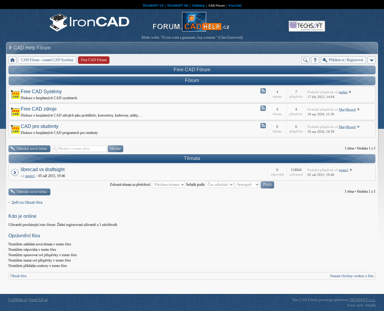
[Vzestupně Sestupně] (254, 184)
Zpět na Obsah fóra (27, 202)
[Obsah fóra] (12, 60)
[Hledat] (306, 60)
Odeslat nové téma (32, 148)
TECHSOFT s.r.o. (363, 300)
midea (343, 92)
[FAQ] (315, 60)
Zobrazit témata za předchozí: (131, 184)
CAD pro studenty (39, 126)
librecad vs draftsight (42, 169)
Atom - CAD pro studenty (263, 125)
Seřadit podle (196, 184)
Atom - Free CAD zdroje (263, 108)
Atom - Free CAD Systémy (263, 90)
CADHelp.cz (17, 300)
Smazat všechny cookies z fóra (352, 276)
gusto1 (30, 176)
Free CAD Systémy (41, 91)
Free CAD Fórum (192, 69)
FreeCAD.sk (38, 300)
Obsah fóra (18, 276)
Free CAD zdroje (39, 108)
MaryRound (347, 109)
